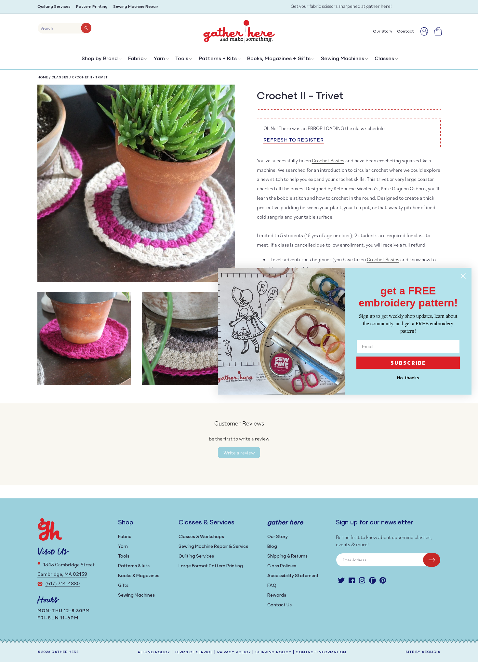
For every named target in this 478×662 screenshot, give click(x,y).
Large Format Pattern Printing (211, 566)
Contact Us (279, 605)
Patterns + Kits (218, 58)
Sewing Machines (342, 58)
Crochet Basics (328, 160)
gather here (65, 652)
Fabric (135, 58)
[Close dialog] (463, 276)
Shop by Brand (100, 58)
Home (42, 77)
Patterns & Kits (134, 566)
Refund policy (154, 652)
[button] (101, 60)
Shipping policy (273, 652)
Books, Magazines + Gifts (279, 58)
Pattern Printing (92, 7)
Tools (181, 58)
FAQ (271, 585)
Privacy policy (234, 652)
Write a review (239, 452)
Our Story (277, 536)
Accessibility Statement (293, 576)
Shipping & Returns (287, 556)
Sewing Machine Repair (135, 7)
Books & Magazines (138, 576)
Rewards (276, 595)
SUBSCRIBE (408, 363)
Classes (384, 58)
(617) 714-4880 (62, 583)
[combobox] (64, 28)
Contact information (321, 652)
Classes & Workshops (201, 536)
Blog (272, 546)
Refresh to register (293, 140)
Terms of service (194, 652)
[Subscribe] (431, 560)
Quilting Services (54, 7)
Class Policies (281, 566)
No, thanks (408, 377)
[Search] (86, 28)
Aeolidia (431, 652)
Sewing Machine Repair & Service (213, 546)
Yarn (159, 58)
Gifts (123, 585)
